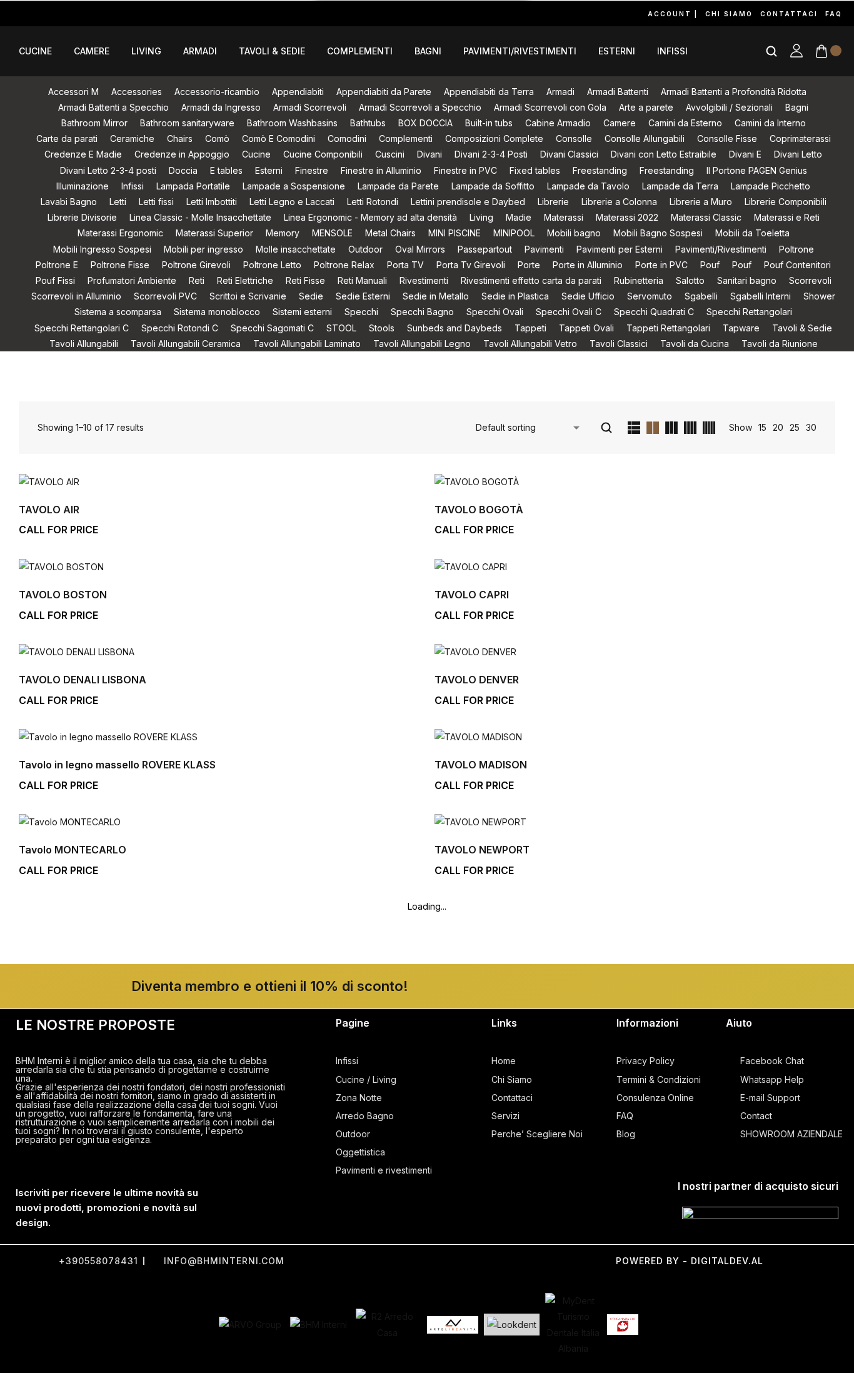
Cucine (35, 51)
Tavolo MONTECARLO (72, 849)
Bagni (427, 51)
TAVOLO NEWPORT (482, 849)
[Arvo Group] (250, 1324)
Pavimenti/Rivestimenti (519, 51)
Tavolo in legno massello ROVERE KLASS (117, 764)
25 (795, 427)
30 (811, 427)
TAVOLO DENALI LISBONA (82, 679)
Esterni (616, 51)
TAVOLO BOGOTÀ (479, 509)
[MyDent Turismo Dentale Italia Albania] (573, 1324)
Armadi (200, 51)
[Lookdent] (512, 1324)
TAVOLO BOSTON (63, 594)
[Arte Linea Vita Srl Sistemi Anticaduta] (452, 1325)
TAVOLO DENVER (477, 679)
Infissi (672, 51)
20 (778, 427)
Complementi (360, 51)
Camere (91, 51)
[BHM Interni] (318, 1324)
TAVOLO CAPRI (472, 594)
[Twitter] (391, 1261)
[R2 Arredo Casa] (387, 1324)
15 (762, 427)
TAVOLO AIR (49, 509)
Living (146, 51)
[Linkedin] (126, 14)
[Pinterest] (98, 14)
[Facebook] (11, 14)
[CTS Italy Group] (622, 1324)
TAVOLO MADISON (481, 764)
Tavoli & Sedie (272, 51)
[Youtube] (69, 14)
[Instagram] (40, 14)
